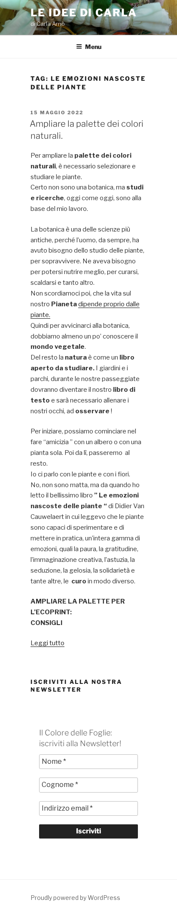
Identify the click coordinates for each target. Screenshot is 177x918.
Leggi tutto (47, 643)
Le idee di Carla (84, 12)
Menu (93, 46)
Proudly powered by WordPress (75, 897)
